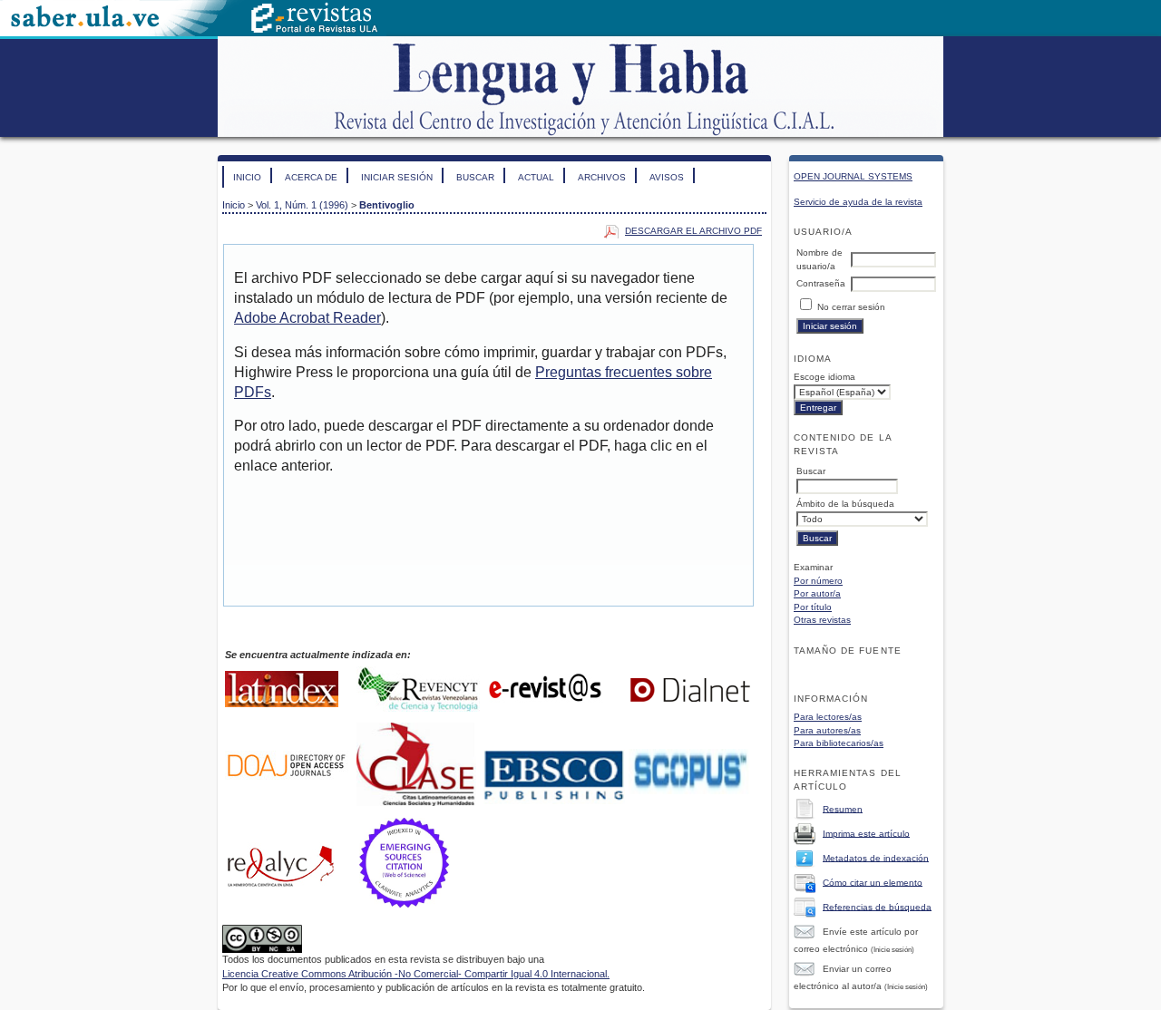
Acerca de (311, 177)
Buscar (475, 177)
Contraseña (820, 283)
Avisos (666, 177)
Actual (536, 177)
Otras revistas (822, 620)
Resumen (843, 808)
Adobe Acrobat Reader (307, 317)
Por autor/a (817, 593)
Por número (818, 581)
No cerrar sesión (851, 307)
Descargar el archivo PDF (693, 231)
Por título (813, 607)
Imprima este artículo (866, 833)
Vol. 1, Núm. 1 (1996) (302, 204)
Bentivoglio (387, 204)
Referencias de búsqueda (877, 906)
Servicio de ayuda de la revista (858, 202)
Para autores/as (827, 730)
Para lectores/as (828, 717)
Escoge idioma (824, 377)
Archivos (602, 177)
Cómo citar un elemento (872, 882)
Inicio (247, 177)
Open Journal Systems (853, 176)
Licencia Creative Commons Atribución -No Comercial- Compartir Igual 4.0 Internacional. (416, 973)
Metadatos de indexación (876, 857)
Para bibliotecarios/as (838, 743)
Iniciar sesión (397, 177)
